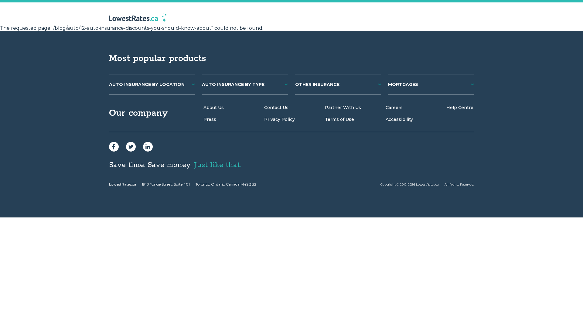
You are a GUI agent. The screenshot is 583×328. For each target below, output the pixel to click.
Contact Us (276, 107)
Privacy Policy (279, 119)
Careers (394, 107)
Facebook (114, 147)
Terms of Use (339, 119)
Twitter (131, 147)
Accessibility (399, 119)
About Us (213, 107)
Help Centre (459, 107)
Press (209, 119)
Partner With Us (343, 107)
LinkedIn (148, 147)
